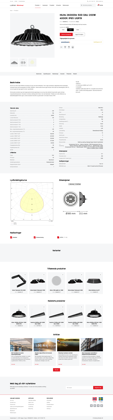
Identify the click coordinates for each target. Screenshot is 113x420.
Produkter (16, 10)
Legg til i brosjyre (79, 34)
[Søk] (81, 5)
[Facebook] (91, 405)
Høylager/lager (89, 142)
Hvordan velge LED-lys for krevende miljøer (43, 353)
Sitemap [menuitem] (49, 408)
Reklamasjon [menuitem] (66, 5)
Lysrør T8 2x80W (99, 147)
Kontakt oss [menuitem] (13, 402)
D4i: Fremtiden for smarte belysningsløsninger (17, 353)
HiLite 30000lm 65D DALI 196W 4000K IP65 (94, 323)
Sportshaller (100, 142)
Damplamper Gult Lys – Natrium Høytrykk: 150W (80, 144)
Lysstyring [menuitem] (30, 406)
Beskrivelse (38, 73)
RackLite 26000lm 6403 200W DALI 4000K (75, 323)
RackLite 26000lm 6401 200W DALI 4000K (38, 323)
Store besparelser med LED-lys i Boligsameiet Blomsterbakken (89, 353)
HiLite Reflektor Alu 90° (94, 290)
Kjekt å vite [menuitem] (30, 402)
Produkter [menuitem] (37, 5)
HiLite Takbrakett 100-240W (19, 290)
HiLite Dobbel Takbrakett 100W (75, 290)
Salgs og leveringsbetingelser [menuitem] (17, 406)
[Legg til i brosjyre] (25, 275)
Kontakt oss (100, 1)
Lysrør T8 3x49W (91, 148)
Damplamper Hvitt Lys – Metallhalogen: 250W (92, 145)
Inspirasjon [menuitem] (45, 5)
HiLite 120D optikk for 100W (56, 290)
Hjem (11, 10)
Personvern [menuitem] (12, 404)
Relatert (75, 73)
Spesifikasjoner (46, 73)
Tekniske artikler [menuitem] (32, 400)
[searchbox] (88, 5)
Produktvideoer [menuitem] (22, 1)
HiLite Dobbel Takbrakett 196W (37, 290)
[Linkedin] (95, 405)
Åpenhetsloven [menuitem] (13, 408)
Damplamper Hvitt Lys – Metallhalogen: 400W (75, 147)
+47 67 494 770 (92, 1)
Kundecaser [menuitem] (31, 404)
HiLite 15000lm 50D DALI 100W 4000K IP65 (19, 323)
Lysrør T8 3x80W (99, 148)
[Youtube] (98, 405)
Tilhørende (68, 73)
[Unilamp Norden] (17, 5)
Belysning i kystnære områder (65, 353)
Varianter (62, 73)
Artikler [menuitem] (15, 1)
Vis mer (56, 369)
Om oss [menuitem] (11, 1)
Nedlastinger (55, 73)
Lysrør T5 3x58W (91, 147)
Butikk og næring (82, 142)
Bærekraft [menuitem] (12, 410)
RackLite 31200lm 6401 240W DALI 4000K (57, 323)
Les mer (13, 364)
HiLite (77, 21)
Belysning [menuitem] (30, 408)
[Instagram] (101, 405)
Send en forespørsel (66, 34)
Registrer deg (98, 387)
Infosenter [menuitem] (58, 5)
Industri (95, 142)
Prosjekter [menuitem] (52, 5)
